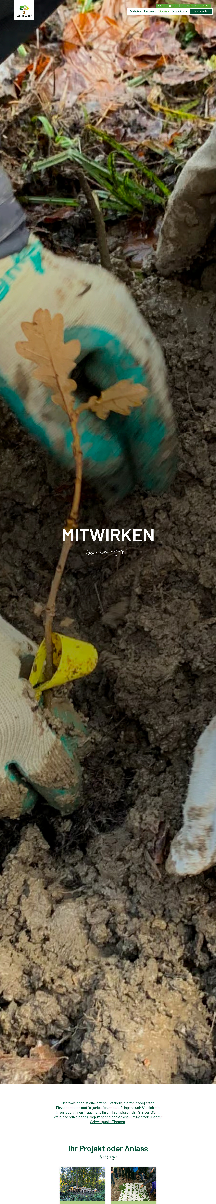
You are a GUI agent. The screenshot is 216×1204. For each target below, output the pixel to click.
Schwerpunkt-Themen (107, 1121)
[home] (24, 10)
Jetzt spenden (201, 11)
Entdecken (135, 11)
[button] (179, 11)
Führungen (149, 11)
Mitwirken (164, 11)
